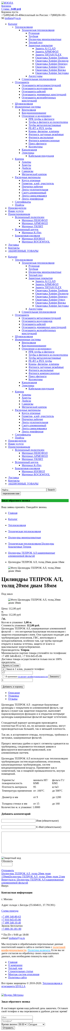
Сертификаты (23, 201)
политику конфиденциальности (33, 676)
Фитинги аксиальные (41, 137)
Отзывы (13, 698)
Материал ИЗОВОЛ (33, 238)
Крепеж (19, 158)
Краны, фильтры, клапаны (44, 131)
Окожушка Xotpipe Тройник (51, 57)
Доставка (13, 244)
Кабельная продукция (41, 155)
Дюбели (26, 168)
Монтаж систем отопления (23, 974)
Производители (17, 208)
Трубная (33, 36)
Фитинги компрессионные (44, 140)
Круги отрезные (31, 180)
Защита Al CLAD (45, 48)
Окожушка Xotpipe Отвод (50, 66)
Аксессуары (35, 76)
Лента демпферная (32, 198)
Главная (12, 512)
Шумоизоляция (24, 103)
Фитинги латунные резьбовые (46, 134)
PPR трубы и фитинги (41, 119)
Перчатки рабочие (32, 186)
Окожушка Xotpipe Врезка (50, 69)
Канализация (29, 149)
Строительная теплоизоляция (39, 79)
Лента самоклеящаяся (34, 195)
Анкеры (26, 162)
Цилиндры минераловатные (45, 39)
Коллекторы (36, 146)
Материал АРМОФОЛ (35, 223)
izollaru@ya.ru (13, 18)
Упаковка (13, 695)
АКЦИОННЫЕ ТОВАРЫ (23, 250)
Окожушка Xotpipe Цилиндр (51, 60)
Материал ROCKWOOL (36, 241)
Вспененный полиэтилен (29, 217)
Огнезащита (22, 82)
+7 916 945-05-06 (11, 919)
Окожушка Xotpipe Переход (51, 63)
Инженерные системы (28, 106)
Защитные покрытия (40, 45)
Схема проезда (9, 910)
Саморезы (27, 171)
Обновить (7, 861)
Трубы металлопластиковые (45, 125)
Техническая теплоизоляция (38, 30)
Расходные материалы (28, 177)
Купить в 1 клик (11, 665)
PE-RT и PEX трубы (40, 128)
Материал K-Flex (31, 232)
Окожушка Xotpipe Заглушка (52, 73)
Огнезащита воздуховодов (37, 88)
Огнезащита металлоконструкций (41, 85)
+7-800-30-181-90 (11, 928)
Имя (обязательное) (47, 820)
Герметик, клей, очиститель (38, 183)
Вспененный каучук (26, 229)
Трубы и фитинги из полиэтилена (48, 122)
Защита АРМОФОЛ (46, 51)
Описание (14, 692)
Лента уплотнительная (35, 189)
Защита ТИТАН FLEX (48, 54)
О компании (15, 965)
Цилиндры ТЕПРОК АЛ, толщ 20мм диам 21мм (37, 876)
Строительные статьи (20, 971)
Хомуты (26, 165)
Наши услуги (16, 211)
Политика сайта (17, 977)
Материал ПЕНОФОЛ (35, 220)
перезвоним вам (11, 493)
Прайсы (19, 204)
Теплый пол (35, 42)
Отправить (7, 870)
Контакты (14, 247)
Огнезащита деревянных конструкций (44, 94)
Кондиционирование (34, 112)
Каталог (13, 23)
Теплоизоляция (24, 27)
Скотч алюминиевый (34, 192)
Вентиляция (29, 109)
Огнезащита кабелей (34, 91)
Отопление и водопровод (36, 115)
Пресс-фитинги (38, 143)
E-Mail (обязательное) (48, 827)
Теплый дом (15, 968)
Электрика (28, 152)
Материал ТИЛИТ (32, 226)
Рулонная (34, 33)
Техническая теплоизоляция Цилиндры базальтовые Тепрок (31, 545)
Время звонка (9, 1024)
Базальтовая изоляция (27, 235)
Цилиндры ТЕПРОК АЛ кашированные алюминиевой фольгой (31, 554)
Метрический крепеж (34, 174)
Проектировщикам (19, 214)
